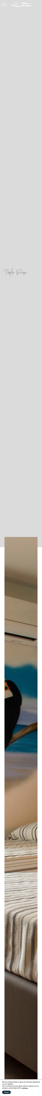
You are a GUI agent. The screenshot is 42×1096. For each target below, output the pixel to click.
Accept (6, 1092)
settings (25, 1088)
